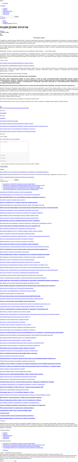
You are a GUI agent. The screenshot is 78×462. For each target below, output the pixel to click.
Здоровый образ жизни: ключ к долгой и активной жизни (15, 410)
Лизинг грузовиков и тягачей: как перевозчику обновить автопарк (17, 233)
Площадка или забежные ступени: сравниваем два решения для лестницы (19, 210)
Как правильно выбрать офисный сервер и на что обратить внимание (18, 337)
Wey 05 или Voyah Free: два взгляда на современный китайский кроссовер (19, 272)
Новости (5, 9)
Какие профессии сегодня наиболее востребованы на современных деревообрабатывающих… (24, 172)
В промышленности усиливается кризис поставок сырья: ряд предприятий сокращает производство (28, 358)
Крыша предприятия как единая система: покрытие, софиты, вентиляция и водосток (22, 205)
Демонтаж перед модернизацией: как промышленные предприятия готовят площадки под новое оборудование (29, 270)
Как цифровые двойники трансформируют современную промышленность (19, 402)
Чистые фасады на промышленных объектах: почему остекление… (17, 65)
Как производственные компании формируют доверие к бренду (16, 63)
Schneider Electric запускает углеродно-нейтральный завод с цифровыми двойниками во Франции (27, 381)
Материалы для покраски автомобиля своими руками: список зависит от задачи (24, 185)
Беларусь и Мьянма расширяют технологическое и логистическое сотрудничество (22, 405)
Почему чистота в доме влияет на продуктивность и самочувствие (17, 379)
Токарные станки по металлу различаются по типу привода (15, 324)
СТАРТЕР (2, 6)
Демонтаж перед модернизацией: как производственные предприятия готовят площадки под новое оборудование (29, 314)
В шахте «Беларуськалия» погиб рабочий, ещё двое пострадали (17, 301)
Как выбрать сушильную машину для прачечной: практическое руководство (20, 345)
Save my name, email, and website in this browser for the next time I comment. (20, 164)
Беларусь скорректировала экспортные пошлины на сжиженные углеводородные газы (24, 309)
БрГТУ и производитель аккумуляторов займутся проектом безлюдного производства (24, 249)
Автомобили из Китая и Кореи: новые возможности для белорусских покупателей (21, 275)
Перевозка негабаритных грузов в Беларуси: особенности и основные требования (21, 212)
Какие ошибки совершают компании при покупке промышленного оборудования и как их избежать (27, 285)
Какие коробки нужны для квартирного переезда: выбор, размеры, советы (19, 215)
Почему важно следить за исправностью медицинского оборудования (18, 376)
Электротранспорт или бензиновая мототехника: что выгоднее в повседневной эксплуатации (24, 246)
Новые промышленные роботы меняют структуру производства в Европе (20, 400)
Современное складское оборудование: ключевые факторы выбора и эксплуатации (21, 306)
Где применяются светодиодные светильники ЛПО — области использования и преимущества (25, 236)
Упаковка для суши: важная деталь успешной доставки (14, 319)
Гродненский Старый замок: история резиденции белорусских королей (21, 186)
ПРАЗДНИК (3, 113)
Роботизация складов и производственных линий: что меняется (17, 348)
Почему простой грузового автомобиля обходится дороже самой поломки (19, 218)
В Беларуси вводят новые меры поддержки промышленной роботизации (20, 296)
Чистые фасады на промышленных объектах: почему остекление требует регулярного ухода (24, 264)
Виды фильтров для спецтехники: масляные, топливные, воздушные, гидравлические (22, 257)
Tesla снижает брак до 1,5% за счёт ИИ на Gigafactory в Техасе (17, 392)
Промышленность (7, 11)
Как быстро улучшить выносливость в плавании (12, 322)
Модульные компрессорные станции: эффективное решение (15, 371)
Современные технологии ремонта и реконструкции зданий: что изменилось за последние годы (25, 303)
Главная (5, 8)
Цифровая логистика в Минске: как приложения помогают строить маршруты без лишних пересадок (26, 335)
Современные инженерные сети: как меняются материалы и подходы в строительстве (22, 384)
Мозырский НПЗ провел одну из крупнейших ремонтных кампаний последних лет (22, 197)
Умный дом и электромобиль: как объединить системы (14, 389)
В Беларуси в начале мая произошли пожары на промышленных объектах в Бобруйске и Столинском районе (30, 366)
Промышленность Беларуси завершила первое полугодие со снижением (20, 220)
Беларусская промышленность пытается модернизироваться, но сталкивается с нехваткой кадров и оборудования (31, 332)
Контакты (5, 3)
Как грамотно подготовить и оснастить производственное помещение (19, 244)
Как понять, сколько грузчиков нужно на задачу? (12, 199)
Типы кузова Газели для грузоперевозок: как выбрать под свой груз (17, 329)
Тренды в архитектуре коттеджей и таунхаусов (12, 355)
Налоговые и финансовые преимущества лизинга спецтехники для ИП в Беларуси (21, 298)
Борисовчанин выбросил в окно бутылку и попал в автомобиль (17, 418)
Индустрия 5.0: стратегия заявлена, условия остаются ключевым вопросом (21, 397)
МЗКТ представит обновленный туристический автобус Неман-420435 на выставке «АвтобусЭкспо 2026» (29, 207)
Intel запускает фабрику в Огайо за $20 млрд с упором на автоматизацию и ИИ (21, 387)
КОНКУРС (3, 118)
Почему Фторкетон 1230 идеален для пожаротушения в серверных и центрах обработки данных (25, 394)
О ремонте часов (4, 413)
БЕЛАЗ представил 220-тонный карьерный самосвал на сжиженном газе (20, 225)
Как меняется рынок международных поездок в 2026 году (15, 316)
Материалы (6, 14)
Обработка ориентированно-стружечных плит (12, 293)
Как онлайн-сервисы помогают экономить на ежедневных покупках (18, 327)
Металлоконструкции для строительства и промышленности (17, 407)
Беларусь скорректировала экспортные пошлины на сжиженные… (17, 177)
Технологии (6, 12)
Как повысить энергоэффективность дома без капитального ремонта (18, 290)
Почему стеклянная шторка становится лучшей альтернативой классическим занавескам (23, 277)
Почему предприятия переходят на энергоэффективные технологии (18, 353)
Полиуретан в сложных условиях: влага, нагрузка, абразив (15, 311)
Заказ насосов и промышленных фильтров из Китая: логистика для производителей (22, 342)
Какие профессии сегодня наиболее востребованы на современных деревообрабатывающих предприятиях (29, 280)
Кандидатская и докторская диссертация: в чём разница (14, 251)
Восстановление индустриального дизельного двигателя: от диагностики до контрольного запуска (26, 223)
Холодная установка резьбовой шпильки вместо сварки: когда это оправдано (20, 262)
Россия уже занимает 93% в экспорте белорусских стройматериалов (20, 189)
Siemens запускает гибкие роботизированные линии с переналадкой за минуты (21, 374)
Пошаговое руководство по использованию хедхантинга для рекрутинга (19, 350)
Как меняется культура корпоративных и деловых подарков (15, 340)
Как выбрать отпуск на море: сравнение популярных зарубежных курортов (19, 283)
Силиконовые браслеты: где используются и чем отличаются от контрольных (23, 188)
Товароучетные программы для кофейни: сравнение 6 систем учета (17, 361)
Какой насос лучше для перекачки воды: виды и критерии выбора (17, 259)
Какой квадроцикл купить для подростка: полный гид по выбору (17, 241)
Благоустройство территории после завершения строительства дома (17, 228)
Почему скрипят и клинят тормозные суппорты (12, 368)
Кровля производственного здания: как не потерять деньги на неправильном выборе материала (25, 267)
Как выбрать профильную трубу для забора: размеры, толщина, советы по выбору (21, 231)
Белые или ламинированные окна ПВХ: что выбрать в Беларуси (17, 238)
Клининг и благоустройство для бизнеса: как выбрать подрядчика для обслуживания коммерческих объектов (30, 363)
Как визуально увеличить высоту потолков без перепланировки (16, 288)
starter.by (23, 423)
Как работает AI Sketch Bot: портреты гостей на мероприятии (19, 184)
